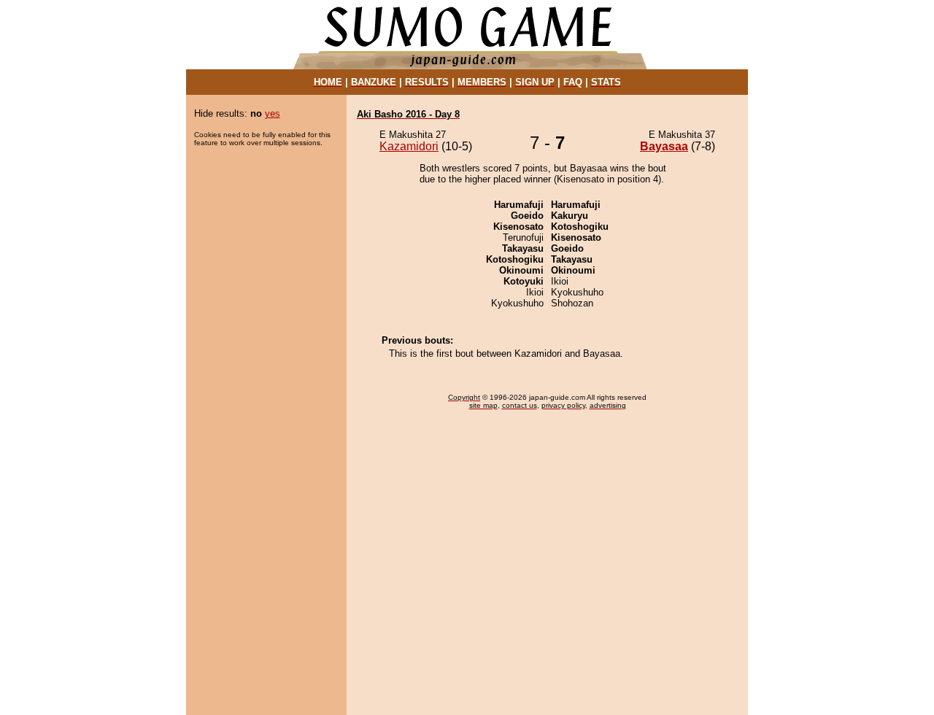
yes (272, 113)
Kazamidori (409, 146)
